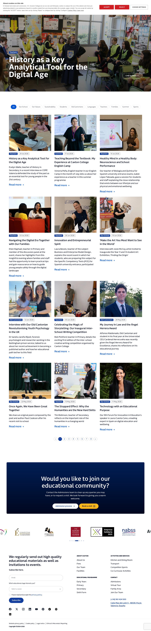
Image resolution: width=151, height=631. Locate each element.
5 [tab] (78, 541)
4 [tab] (76, 541)
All (14, 107)
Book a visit (87, 506)
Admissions (116, 581)
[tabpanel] (22, 532)
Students (63, 107)
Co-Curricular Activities (121, 571)
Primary (80, 585)
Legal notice (40, 624)
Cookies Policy (72, 10)
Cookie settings (139, 7)
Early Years (81, 581)
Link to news (131, 75)
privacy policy (37, 595)
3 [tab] (74, 541)
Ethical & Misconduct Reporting (57, 624)
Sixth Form (81, 592)
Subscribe (16, 600)
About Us (81, 560)
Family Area (116, 589)
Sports (135, 107)
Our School (23, 107)
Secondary (81, 589)
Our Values (36, 107)
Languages (91, 107)
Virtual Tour (116, 585)
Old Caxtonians (77, 107)
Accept (107, 7)
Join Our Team (117, 592)
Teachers (103, 107)
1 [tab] (70, 541)
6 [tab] (81, 541)
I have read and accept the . (26, 595)
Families (114, 107)
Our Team (81, 567)
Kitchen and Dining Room (122, 560)
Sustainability (50, 107)
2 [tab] (72, 541)
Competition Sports (119, 567)
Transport (115, 563)
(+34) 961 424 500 (118, 599)
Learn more (80, 10)
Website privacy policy (16, 624)
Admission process (63, 506)
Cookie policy (30, 624)
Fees (79, 563)
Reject (122, 7)
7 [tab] (83, 541)
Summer (125, 107)
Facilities (80, 571)
